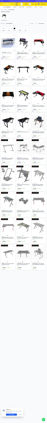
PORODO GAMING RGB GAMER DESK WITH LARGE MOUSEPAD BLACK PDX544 (7, 159)
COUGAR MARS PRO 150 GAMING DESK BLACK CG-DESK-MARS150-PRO (23, 264)
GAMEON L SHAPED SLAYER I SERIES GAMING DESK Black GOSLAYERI (38, 159)
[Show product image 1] (7, 77)
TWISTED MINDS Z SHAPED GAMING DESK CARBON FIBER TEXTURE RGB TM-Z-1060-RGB (38, 132)
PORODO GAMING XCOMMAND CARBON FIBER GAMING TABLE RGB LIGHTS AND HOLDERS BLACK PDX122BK (22, 53)
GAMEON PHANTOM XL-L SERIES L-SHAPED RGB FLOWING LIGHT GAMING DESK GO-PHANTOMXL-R (38, 211)
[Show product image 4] (24, 77)
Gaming (5, 9)
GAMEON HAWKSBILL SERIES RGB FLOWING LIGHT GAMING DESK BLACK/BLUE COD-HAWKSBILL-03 (7, 211)
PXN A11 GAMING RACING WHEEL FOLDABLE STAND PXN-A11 (7, 185)
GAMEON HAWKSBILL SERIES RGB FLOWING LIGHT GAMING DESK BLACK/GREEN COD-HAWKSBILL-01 (22, 106)
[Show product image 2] (23, 77)
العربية (26, 4)
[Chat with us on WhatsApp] (43, 419)
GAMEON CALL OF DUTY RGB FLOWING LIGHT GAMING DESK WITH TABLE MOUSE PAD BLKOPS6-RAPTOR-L (38, 80)
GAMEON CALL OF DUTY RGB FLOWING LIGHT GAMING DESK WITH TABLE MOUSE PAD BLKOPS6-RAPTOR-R (8, 80)
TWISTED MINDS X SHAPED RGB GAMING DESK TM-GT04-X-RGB (37, 238)
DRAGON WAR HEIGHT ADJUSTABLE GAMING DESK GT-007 (7, 132)
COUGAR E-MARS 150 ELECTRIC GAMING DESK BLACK (22, 80)
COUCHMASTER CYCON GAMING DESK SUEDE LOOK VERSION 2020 (23, 211)
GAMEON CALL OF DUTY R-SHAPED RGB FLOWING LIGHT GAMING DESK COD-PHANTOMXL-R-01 (38, 53)
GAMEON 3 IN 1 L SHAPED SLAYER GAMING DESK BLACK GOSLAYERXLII (23, 159)
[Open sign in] (30, 4)
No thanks (20, 414)
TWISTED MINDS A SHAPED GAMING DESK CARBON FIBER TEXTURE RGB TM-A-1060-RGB (38, 264)
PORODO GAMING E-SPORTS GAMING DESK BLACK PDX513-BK (8, 264)
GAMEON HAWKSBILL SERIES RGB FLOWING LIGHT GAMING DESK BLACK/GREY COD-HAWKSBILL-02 (38, 185)
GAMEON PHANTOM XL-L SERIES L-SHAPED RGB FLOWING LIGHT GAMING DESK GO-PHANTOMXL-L (8, 238)
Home (2, 9)
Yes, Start (12, 414)
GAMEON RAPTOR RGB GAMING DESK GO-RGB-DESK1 (23, 185)
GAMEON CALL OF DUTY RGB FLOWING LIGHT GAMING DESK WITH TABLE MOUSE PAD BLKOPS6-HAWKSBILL (8, 106)
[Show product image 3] (8, 77)
